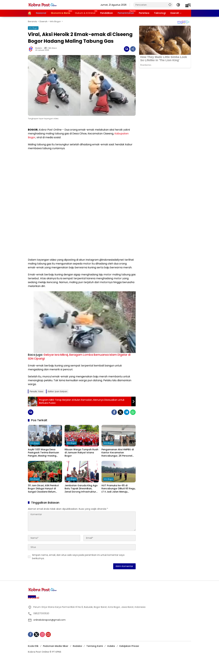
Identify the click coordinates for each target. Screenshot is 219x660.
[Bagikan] (133, 49)
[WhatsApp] (133, 412)
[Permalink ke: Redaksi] (31, 49)
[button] (170, 4)
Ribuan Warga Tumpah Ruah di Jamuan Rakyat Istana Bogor (81, 452)
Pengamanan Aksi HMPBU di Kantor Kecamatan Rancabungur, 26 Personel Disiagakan (117, 453)
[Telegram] (126, 412)
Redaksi (38, 48)
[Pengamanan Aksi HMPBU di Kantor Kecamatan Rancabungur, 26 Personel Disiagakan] (118, 435)
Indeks (111, 646)
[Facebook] (114, 412)
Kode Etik (33, 646)
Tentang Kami (94, 646)
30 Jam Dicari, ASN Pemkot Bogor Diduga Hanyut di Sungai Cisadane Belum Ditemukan (43, 488)
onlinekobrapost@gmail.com (49, 619)
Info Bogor (33, 28)
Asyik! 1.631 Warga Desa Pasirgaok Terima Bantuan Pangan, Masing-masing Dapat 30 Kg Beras (43, 453)
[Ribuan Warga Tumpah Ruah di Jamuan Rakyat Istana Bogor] (82, 435)
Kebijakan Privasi (129, 646)
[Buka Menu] (187, 6)
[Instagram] (42, 634)
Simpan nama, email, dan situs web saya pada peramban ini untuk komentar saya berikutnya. (78, 556)
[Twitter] (120, 412)
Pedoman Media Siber (55, 646)
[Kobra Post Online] (42, 4)
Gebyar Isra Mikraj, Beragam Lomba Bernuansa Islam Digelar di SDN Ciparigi (79, 357)
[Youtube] (48, 634)
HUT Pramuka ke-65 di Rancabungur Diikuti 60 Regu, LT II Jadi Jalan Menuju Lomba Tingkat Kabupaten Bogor (118, 488)
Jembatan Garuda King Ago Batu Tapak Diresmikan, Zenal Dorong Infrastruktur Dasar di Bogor (81, 488)
